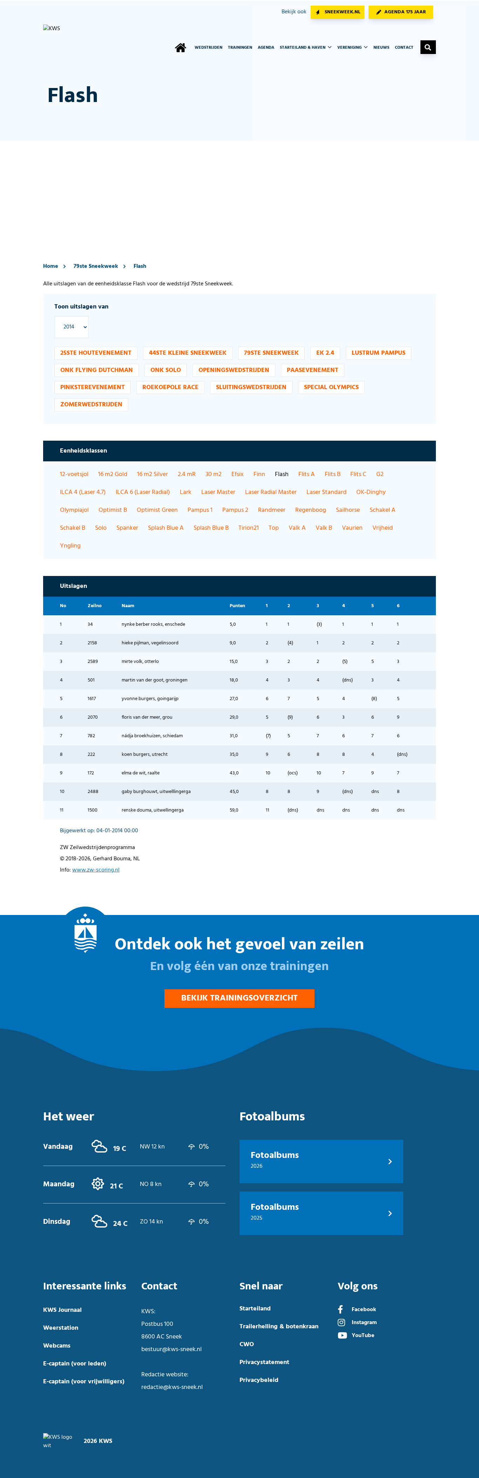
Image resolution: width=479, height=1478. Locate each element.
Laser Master (218, 492)
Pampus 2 (235, 510)
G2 (380, 474)
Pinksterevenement (92, 387)
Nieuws (381, 47)
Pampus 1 (200, 510)
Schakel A (383, 510)
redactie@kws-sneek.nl (172, 1387)
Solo (101, 528)
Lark (185, 492)
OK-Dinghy (371, 492)
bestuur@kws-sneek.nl (171, 1349)
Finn (259, 474)
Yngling (70, 546)
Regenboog (310, 510)
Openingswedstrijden (233, 370)
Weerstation (60, 1328)
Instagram (364, 1322)
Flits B (332, 474)
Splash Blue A (166, 528)
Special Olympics (331, 387)
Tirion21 (248, 528)
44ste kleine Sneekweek (188, 353)
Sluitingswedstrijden (251, 387)
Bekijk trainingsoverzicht (239, 998)
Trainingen (240, 47)
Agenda (266, 47)
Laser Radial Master (271, 492)
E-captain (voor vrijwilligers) (83, 1382)
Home (50, 266)
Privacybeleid (259, 1380)
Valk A (297, 528)
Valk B (324, 528)
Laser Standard (326, 492)
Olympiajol (74, 510)
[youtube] (342, 1336)
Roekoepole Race (170, 387)
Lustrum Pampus (378, 353)
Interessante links (84, 1286)
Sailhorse (348, 510)
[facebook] (340, 1310)
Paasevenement (312, 370)
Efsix (237, 474)
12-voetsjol (74, 474)
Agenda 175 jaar (405, 12)
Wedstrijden (208, 47)
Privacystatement (264, 1362)
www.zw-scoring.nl (96, 870)
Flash (140, 266)
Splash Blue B (211, 528)
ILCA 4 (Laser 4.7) (83, 492)
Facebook (364, 1309)
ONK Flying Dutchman (96, 370)
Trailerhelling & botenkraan (279, 1327)
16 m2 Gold (112, 474)
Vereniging (350, 47)
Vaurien (352, 528)
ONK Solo (165, 370)
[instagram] (341, 1323)
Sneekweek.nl (342, 12)
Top (274, 528)
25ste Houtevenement (95, 353)
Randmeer (271, 510)
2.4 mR (187, 474)
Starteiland (255, 1309)
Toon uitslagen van (81, 307)
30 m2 (213, 474)
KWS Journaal (62, 1310)
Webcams (56, 1346)
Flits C (358, 474)
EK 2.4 (325, 353)
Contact (404, 47)
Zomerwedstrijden (91, 405)
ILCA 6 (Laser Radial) (143, 492)
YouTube (363, 1335)
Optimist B (113, 510)
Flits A (306, 474)
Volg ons (358, 1286)
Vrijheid (382, 528)
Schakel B (72, 528)
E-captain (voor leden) (74, 1364)
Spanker (127, 528)
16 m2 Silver (152, 474)
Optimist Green (157, 510)
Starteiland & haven (303, 47)
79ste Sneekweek (96, 266)
